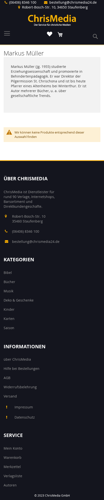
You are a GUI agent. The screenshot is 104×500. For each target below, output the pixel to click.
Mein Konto (13, 448)
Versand (10, 396)
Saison (9, 327)
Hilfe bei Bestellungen (21, 368)
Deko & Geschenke (19, 300)
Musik (8, 291)
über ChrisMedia (17, 359)
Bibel (8, 272)
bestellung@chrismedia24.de (73, 2)
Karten (9, 318)
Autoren (10, 485)
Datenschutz (25, 417)
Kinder (9, 309)
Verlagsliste (13, 476)
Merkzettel (12, 466)
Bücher (9, 281)
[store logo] (52, 20)
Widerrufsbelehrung (20, 387)
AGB (7, 377)
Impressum (24, 407)
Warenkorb (13, 457)
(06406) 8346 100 (22, 2)
